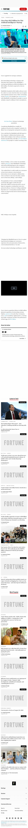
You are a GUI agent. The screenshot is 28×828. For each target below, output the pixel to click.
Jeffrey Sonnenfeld (6, 429)
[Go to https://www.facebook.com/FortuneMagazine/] (6, 818)
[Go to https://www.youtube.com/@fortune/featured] (21, 818)
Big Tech (3, 453)
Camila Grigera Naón (7, 491)
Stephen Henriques (5, 430)
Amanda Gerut (5, 462)
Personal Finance (6, 708)
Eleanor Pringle (5, 685)
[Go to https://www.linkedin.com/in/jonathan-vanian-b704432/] (3, 332)
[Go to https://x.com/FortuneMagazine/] (9, 818)
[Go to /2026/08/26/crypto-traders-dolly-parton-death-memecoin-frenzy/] (14, 475)
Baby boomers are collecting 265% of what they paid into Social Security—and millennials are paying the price (14, 650)
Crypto (3, 485)
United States (10, 485)
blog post (8, 163)
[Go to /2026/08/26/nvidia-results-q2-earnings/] (14, 504)
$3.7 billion (13, 319)
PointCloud (9, 17)
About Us (2, 808)
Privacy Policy (7, 821)
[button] (6, 25)
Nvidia (9, 453)
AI (1, 577)
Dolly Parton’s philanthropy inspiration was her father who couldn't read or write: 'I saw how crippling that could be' (13, 738)
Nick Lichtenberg (6, 654)
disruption (12, 421)
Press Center (17, 808)
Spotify (7, 96)
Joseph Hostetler (6, 712)
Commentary (4, 421)
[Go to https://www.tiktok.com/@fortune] (18, 818)
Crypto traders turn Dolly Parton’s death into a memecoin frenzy (13, 488)
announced (8, 314)
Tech (2, 17)
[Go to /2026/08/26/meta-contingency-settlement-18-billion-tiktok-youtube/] (14, 534)
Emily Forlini (5, 586)
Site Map (2, 812)
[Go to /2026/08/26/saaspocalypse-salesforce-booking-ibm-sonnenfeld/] (14, 411)
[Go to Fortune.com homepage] (6, 9)
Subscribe (23, 9)
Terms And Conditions (19, 810)
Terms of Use (2, 821)
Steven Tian (14, 429)
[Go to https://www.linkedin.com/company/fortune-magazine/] (12, 818)
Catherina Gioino (6, 554)
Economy (3, 646)
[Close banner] (25, 58)
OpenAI (5, 577)
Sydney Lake (5, 624)
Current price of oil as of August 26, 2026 (12, 710)
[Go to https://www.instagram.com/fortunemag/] (15, 818)
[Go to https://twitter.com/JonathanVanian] (5, 332)
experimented (22, 96)
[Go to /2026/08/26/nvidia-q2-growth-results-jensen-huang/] (14, 442)
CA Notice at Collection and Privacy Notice (15, 821)
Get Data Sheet (8, 121)
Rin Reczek (4, 772)
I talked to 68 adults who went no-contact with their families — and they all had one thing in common (13, 768)
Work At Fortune (4, 810)
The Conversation (14, 772)
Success (3, 614)
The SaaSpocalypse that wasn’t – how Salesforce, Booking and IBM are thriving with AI (13, 425)
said (5, 315)
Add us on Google (14, 60)
